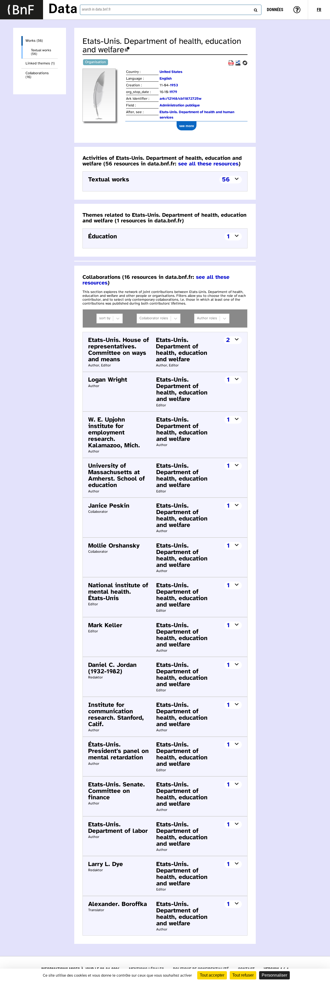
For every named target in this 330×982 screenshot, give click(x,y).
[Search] (255, 9)
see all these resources (208, 164)
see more (186, 126)
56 (226, 180)
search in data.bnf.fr (96, 9)
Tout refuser (243, 975)
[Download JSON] (245, 64)
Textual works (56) (41, 52)
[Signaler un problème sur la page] (127, 50)
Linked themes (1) (40, 63)
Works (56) (34, 41)
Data (63, 9)
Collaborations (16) (37, 75)
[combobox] (170, 10)
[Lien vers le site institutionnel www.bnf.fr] (21, 9)
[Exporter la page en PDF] (231, 64)
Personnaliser (274, 975)
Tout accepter (212, 975)
